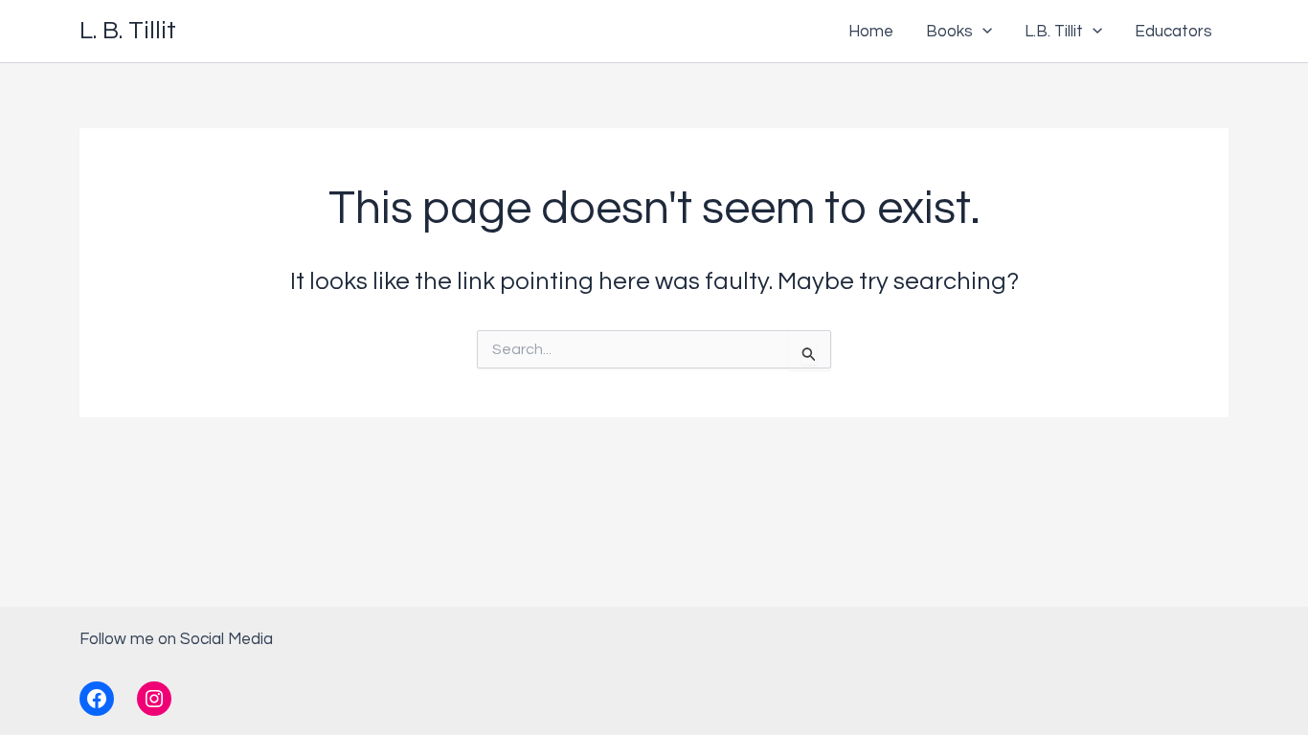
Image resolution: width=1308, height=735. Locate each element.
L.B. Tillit (1054, 31)
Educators (1173, 31)
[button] (982, 32)
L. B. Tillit (127, 30)
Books (949, 31)
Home (870, 31)
